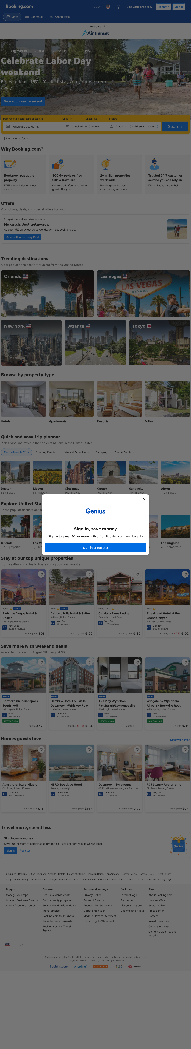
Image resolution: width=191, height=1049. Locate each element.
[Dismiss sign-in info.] (144, 499)
